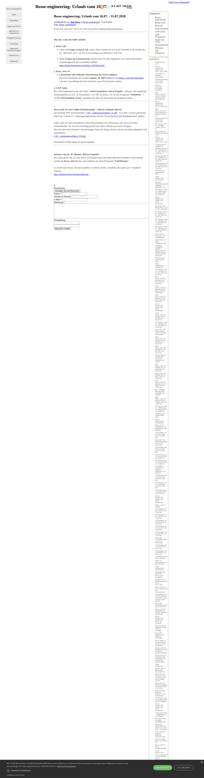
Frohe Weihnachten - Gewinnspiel (160, 178)
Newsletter (14, 20)
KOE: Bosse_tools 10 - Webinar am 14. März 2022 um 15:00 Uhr (161, 384)
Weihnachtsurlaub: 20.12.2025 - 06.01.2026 (161, 81)
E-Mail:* (58, 199)
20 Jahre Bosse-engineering (160, 145)
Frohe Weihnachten (159, 665)
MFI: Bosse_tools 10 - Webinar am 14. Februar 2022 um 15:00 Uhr (161, 408)
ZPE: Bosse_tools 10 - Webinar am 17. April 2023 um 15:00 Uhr (161, 221)
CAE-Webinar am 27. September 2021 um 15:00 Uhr (161, 478)
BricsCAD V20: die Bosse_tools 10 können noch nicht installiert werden (160, 677)
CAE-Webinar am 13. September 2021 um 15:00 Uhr (161, 485)
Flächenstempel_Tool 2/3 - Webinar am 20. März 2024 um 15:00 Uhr (162, 158)
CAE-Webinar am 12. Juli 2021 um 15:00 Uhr (161, 516)
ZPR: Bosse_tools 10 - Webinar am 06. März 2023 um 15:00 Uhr (161, 229)
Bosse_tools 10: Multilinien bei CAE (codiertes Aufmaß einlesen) (161, 650)
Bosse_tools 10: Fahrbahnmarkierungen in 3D (163, 133)
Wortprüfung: (60, 220)
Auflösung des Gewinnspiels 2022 (160, 259)
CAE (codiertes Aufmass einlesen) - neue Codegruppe (160, 693)
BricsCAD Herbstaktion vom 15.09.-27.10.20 (161, 605)
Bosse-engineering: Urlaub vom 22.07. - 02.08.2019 (159, 707)
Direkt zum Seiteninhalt (179, 2)
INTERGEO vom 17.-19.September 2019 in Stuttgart (161, 699)
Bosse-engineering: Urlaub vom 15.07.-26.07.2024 (161, 139)
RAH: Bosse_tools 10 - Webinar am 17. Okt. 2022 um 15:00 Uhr (161, 280)
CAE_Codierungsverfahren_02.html (70, 136)
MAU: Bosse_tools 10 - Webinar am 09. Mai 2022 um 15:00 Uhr (161, 349)
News (14, 15)
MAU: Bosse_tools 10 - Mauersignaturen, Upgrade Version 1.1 (161, 112)
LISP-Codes (160, 32)
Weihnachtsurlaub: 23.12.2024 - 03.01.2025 (161, 119)
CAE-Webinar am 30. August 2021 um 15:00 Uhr (161, 491)
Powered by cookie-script (15, 775)
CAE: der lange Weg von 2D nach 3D (161, 740)
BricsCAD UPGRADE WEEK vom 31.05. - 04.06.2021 (161, 540)
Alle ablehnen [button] (184, 767)
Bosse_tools (160, 23)
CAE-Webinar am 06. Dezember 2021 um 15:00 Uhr (161, 435)
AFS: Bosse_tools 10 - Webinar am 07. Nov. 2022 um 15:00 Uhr (161, 272)
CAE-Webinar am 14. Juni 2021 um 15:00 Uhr (161, 527)
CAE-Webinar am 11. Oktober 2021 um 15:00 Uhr (161, 462)
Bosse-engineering (14, 9)
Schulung (14, 44)
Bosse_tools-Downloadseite (131, 78)
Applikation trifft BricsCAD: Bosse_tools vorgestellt (160, 574)
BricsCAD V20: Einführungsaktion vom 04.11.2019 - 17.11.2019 (161, 685)
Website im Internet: (62, 196)
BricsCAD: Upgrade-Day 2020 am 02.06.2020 (159, 635)
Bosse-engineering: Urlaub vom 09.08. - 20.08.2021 (159, 499)
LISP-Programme (160, 36)
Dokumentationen (162, 29)
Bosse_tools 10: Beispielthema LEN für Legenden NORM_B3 (161, 611)
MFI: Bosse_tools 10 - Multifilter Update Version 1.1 (161, 126)
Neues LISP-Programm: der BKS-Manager (160, 235)
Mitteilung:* (59, 202)
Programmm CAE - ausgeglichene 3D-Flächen (161, 714)
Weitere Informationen (66, 766)
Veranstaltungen (162, 45)
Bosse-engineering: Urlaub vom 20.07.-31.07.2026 (161, 69)
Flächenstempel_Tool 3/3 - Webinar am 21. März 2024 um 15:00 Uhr (162, 151)
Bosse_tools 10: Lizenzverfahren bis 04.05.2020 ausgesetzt (160, 643)
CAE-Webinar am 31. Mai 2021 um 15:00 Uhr (161, 533)
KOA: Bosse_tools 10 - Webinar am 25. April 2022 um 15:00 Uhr (161, 367)
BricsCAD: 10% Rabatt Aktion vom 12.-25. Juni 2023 (161, 207)
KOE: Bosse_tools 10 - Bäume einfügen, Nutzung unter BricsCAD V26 (161, 96)
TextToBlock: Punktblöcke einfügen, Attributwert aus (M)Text (160, 469)
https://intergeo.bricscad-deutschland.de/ (71, 174)
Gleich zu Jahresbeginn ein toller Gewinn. (161, 562)
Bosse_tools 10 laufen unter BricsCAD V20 (160, 670)
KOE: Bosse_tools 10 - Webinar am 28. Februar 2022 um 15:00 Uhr (161, 400)
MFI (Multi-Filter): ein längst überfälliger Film (161, 720)
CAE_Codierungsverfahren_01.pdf (101, 113)
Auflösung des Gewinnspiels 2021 (160, 415)
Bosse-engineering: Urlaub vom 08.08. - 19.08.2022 (159, 307)
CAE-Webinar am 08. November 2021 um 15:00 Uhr (161, 449)
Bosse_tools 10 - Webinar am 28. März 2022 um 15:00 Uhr (161, 375)
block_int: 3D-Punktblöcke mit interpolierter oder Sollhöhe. (161, 427)
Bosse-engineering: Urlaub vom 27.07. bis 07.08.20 (159, 620)
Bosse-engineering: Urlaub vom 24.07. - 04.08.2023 (159, 200)
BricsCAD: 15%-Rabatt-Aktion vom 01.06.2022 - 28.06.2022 (161, 332)
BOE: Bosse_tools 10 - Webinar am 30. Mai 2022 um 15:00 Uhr (161, 340)
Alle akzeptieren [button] (163, 767)
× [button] (202, 762)
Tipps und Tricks (14, 26)
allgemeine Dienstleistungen (14, 49)
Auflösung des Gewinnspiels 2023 (160, 172)
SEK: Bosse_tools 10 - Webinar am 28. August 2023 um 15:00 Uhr (161, 192)
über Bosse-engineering (14, 32)
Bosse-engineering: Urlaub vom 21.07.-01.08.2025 (161, 104)
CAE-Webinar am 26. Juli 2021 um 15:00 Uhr (161, 510)
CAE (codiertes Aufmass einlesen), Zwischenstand (160, 734)
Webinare (14, 61)
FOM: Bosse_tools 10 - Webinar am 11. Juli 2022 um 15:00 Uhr (161, 316)
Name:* (57, 193)
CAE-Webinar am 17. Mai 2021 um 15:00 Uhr (161, 546)
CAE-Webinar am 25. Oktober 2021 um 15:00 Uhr (161, 456)
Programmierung (14, 38)
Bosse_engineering (67, 24)
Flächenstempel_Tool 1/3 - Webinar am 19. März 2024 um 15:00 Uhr (162, 165)
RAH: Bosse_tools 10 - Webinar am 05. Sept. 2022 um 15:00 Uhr (161, 298)
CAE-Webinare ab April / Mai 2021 (161, 557)
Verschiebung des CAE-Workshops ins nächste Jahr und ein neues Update (161, 598)
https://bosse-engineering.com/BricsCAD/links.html (81, 65)
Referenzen (14, 55)
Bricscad (159, 26)
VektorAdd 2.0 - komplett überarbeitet (160, 75)
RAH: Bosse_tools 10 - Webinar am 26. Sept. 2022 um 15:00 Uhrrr (161, 289)
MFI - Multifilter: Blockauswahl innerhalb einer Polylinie (160, 392)
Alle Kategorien (159, 52)
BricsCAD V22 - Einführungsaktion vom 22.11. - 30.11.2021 (161, 442)
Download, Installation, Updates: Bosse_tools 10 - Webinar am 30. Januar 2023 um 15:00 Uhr (161, 250)
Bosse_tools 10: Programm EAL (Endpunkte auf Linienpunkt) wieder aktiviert (160, 658)
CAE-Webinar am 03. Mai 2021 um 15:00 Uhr (161, 552)
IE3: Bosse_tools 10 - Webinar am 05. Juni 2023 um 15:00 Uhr (161, 214)
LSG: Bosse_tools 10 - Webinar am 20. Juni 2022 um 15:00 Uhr (161, 324)
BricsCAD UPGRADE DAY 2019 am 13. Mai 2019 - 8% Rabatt (161, 727)
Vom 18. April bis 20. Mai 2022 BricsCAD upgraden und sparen (160, 358)
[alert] (102, 769)
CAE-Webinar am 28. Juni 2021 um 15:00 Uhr (161, 522)
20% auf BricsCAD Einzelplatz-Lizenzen (159, 87)
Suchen (131, 8)
